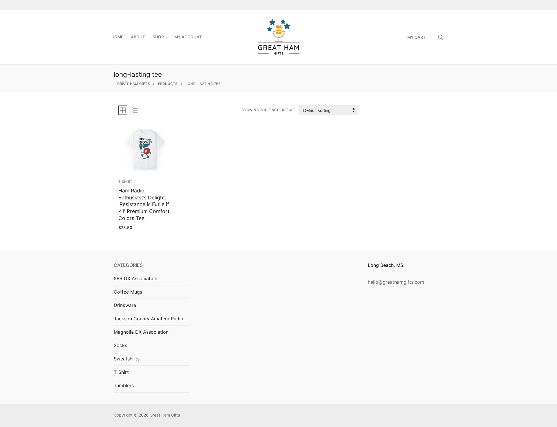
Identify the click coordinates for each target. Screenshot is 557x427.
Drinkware (125, 305)
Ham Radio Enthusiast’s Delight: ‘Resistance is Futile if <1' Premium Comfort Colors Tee (143, 204)
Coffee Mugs (128, 292)
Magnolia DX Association (141, 332)
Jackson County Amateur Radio (148, 318)
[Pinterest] (439, 5)
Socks (120, 345)
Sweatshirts (127, 359)
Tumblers (124, 385)
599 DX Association (135, 278)
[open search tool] (440, 37)
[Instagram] (429, 5)
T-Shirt (125, 182)
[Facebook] (419, 5)
